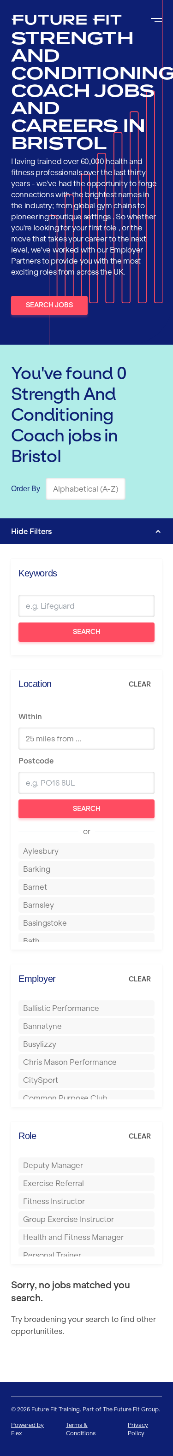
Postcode (36, 760)
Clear (140, 684)
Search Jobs (49, 305)
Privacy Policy (138, 1429)
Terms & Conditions (80, 1429)
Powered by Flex (27, 1429)
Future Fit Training (55, 1409)
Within (30, 716)
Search (87, 632)
